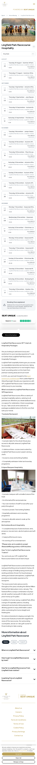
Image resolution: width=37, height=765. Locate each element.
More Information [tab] (11, 335)
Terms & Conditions (18, 720)
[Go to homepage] (17, 4)
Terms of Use (18, 724)
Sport (3, 15)
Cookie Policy (18, 728)
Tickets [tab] (22, 642)
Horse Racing (13, 15)
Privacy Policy (23, 751)
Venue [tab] (14, 642)
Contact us (18, 736)
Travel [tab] (5, 642)
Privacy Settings (18, 732)
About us (18, 708)
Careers (18, 712)
